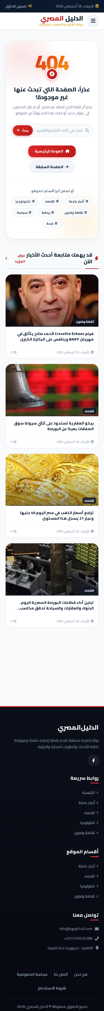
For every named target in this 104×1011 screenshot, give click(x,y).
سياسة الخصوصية (32, 974)
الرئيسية (88, 793)
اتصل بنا (61, 974)
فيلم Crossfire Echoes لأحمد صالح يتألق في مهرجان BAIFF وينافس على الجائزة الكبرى (55, 336)
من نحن (80, 974)
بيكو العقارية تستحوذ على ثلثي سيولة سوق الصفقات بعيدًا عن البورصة (54, 426)
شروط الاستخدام (52, 988)
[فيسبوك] (94, 760)
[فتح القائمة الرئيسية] (93, 21)
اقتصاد (89, 813)
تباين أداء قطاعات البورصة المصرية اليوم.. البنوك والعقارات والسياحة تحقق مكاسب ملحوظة (56, 608)
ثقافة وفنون (84, 833)
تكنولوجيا (87, 823)
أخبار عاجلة (86, 803)
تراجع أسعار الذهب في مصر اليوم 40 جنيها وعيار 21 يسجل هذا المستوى (57, 515)
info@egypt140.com (75, 929)
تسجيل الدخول (16, 6)
